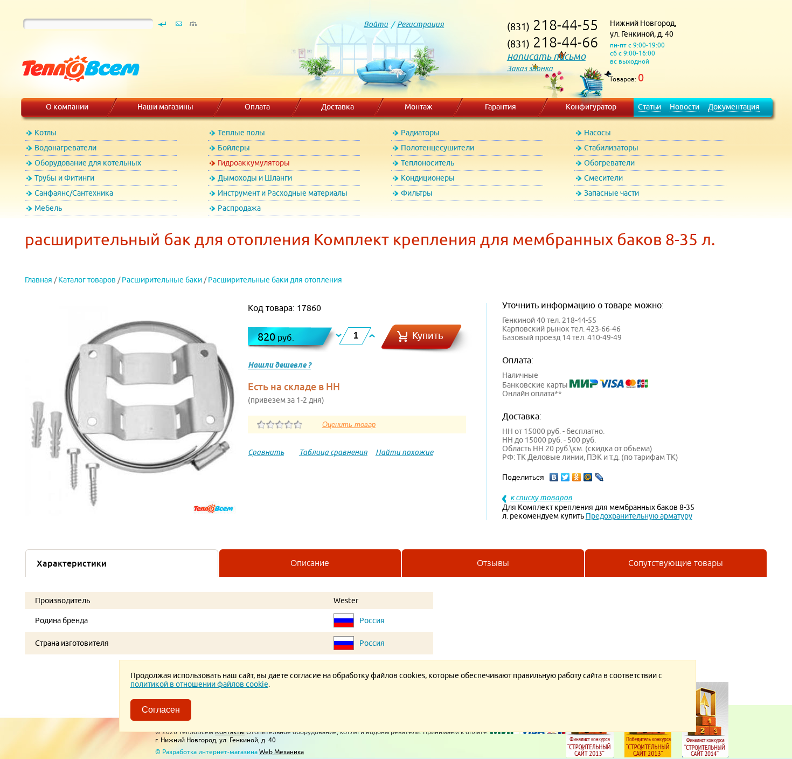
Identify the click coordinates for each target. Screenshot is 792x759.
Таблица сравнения (333, 452)
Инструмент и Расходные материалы (283, 193)
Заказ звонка (530, 68)
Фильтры (417, 193)
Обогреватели (609, 162)
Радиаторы (420, 132)
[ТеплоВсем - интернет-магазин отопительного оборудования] (77, 92)
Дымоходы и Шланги (255, 178)
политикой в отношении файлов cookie (199, 684)
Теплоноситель (427, 162)
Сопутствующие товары (675, 563)
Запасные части (611, 193)
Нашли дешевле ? (279, 365)
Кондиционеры (428, 178)
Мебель (48, 208)
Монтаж (419, 106)
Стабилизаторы (611, 147)
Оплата (257, 106)
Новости (684, 106)
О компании (67, 106)
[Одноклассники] (576, 477)
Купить (427, 335)
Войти (376, 24)
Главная (38, 279)
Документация (734, 106)
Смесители (603, 178)
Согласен (161, 709)
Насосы (597, 132)
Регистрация (420, 24)
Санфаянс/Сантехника (73, 193)
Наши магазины (165, 106)
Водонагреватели (65, 147)
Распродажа (239, 208)
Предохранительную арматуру (639, 516)
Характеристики (72, 563)
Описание (309, 563)
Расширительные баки (162, 279)
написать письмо (546, 56)
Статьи (649, 106)
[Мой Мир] (588, 477)
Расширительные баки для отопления (275, 279)
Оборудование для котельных (87, 162)
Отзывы (493, 563)
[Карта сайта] (192, 26)
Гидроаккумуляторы (254, 162)
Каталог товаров (87, 279)
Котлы (45, 132)
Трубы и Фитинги (64, 178)
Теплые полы (241, 132)
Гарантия (500, 106)
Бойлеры (234, 147)
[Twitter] (565, 477)
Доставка (337, 106)
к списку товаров (541, 497)
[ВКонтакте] (554, 477)
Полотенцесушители (437, 147)
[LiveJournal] (599, 477)
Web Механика (281, 752)
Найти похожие (404, 452)
